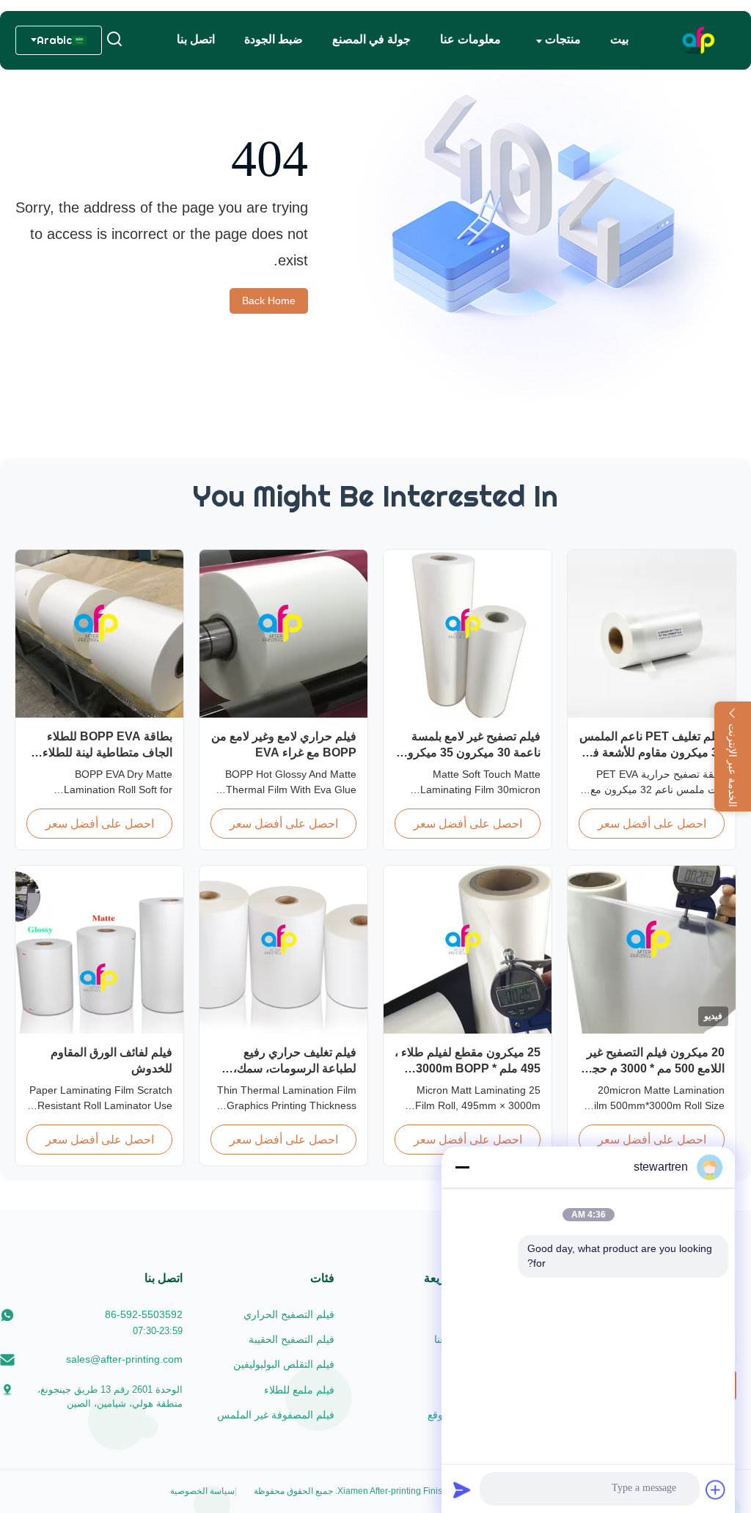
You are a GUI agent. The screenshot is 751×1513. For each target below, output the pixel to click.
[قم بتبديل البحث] (114, 40)
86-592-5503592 (144, 1314)
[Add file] (716, 1489)
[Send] (462, 1489)
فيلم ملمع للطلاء (299, 1390)
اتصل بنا (196, 39)
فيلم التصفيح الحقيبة (291, 1339)
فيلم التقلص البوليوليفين (283, 1364)
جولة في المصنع (371, 39)
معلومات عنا (470, 39)
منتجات (561, 39)
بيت (619, 39)
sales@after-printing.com (124, 1359)
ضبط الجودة (273, 39)
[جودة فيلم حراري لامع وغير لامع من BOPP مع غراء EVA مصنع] (283, 634)
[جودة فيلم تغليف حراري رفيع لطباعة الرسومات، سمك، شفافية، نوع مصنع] (283, 950)
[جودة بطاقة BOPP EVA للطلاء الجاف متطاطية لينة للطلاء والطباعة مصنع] (99, 634)
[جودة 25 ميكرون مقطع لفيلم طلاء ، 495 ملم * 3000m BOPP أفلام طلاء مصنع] (468, 950)
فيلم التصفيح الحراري (288, 1314)
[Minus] (462, 1167)
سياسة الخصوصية (202, 1491)
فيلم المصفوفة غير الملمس (275, 1415)
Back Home (269, 300)
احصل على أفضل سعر (652, 823)
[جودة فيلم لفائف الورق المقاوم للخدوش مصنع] (99, 950)
